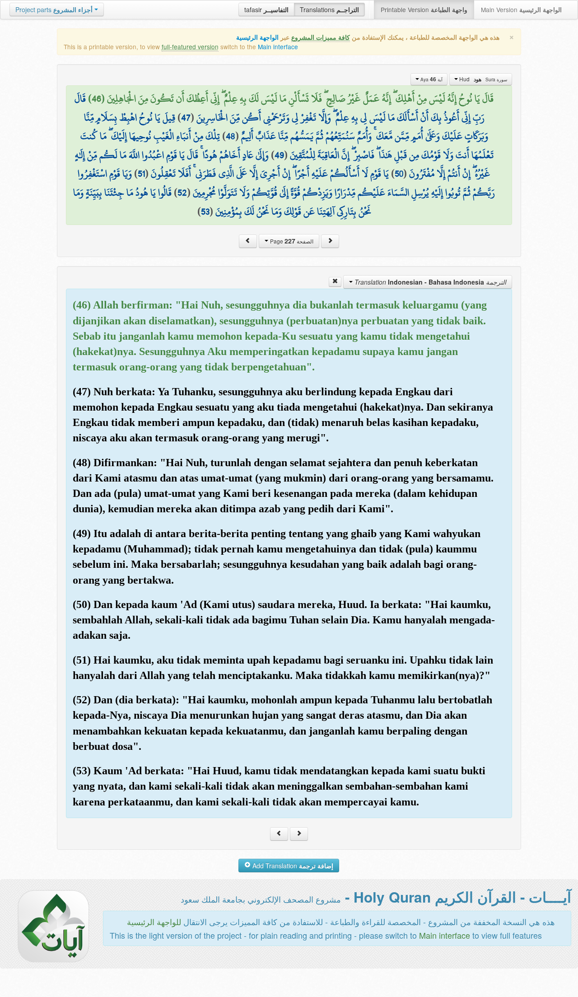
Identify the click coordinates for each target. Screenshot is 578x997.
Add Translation (292, 865)
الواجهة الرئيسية (257, 37)
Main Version (521, 9)
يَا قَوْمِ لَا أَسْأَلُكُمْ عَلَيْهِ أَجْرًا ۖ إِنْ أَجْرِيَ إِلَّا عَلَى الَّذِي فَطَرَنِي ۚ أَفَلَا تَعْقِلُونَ (270, 173)
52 (182, 192)
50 (399, 173)
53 (205, 211)
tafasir (266, 9)
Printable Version (424, 9)
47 (186, 117)
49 (279, 155)
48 (230, 136)
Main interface (278, 46)
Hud (482, 79)
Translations (329, 9)
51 (141, 173)
